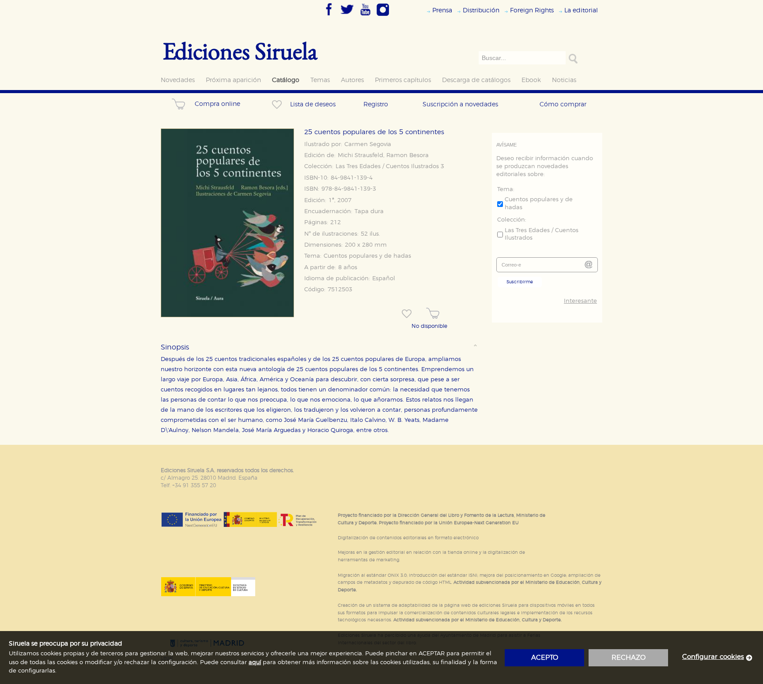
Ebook (531, 80)
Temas (320, 80)
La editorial (581, 10)
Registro (375, 104)
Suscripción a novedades (460, 104)
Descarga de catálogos (476, 80)
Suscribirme (519, 282)
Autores (352, 80)
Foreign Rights (532, 10)
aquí (255, 662)
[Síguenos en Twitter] (347, 16)
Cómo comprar (563, 104)
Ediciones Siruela (240, 50)
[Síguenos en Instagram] (382, 16)
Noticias (564, 80)
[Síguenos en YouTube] (365, 16)
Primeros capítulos (403, 80)
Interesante (580, 301)
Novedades (178, 80)
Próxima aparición (233, 80)
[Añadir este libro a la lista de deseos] (407, 313)
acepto (544, 657)
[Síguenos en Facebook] (329, 16)
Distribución (481, 10)
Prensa (442, 10)
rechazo (629, 657)
